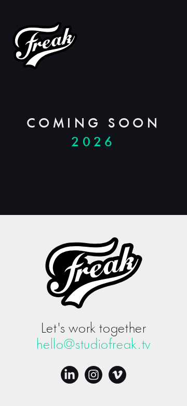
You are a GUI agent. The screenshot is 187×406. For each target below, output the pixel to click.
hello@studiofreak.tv (93, 345)
